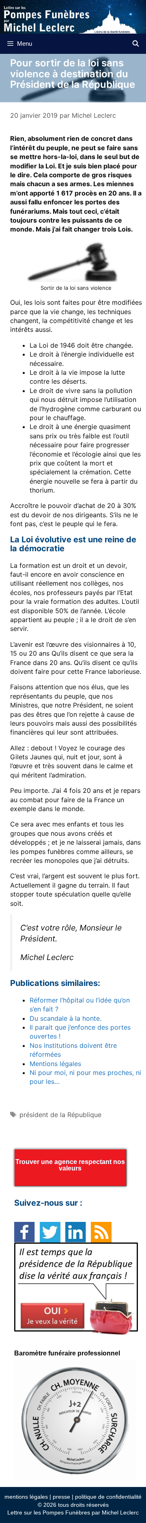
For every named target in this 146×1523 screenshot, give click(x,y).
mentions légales (26, 1496)
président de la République (60, 1115)
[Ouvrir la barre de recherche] (135, 44)
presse (61, 1496)
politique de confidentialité (108, 1496)
